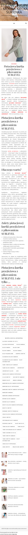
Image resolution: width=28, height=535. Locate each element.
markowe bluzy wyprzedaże (11, 386)
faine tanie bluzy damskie (10, 364)
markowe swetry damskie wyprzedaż (13, 389)
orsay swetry (7, 417)
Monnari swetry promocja (10, 411)
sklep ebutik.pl (19, 423)
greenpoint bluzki (8, 370)
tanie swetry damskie (9, 435)
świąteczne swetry (18, 446)
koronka (11, 324)
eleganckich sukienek (19, 326)
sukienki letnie (22, 321)
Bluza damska (21, 344)
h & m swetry (6, 377)
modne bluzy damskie (9, 401)
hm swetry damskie (18, 377)
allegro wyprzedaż (8, 344)
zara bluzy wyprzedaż (9, 443)
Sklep (25, 176)
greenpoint (21, 367)
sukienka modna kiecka (13, 285)
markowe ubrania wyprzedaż (11, 395)
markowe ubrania (8, 392)
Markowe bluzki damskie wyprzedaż (13, 383)
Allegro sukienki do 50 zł (10, 341)
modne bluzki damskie (9, 398)
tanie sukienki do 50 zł (9, 432)
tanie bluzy (21, 426)
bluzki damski (17, 350)
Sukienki (14, 64)
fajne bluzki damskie (9, 367)
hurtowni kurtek (20, 173)
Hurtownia (11, 83)
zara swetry (6, 446)
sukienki (3, 289)
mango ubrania (17, 380)
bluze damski (6, 347)
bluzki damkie (7, 350)
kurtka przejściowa (13, 151)
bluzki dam (16, 347)
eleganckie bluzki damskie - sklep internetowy (12, 360)
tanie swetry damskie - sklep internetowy (11, 439)
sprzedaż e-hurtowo (15, 103)
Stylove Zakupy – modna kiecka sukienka (14, 9)
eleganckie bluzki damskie (10, 356)
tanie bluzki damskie (9, 426)
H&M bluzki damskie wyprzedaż (12, 374)
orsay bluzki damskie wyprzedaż (12, 414)
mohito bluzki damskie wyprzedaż (13, 404)
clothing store (7, 303)
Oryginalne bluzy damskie (10, 420)
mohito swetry (7, 408)
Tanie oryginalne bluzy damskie (12, 429)
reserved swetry (7, 423)
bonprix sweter (20, 353)
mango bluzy (6, 380)
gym (17, 370)
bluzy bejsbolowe (8, 353)
